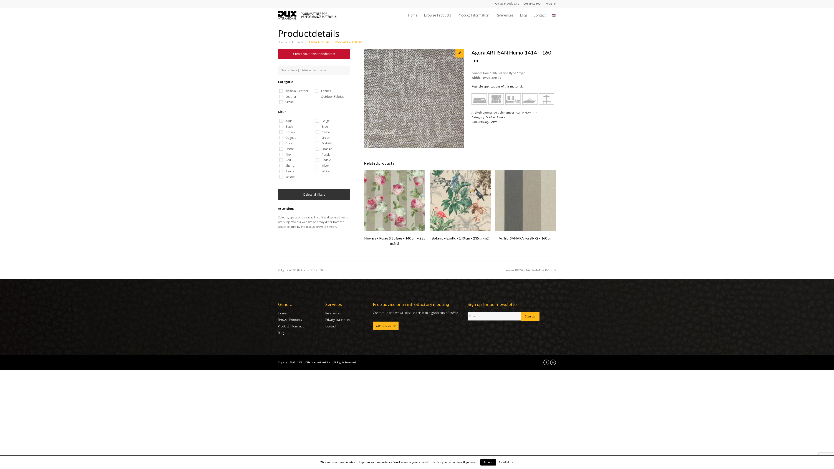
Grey (486, 122)
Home (283, 42)
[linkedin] (551, 362)
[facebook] (545, 362)
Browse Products (290, 320)
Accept (488, 462)
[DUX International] (307, 15)
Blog (281, 333)
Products (297, 42)
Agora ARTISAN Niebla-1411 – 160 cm (529, 270)
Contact (330, 326)
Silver (493, 122)
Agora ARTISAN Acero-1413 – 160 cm (304, 270)
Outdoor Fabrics (495, 117)
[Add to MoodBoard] (459, 53)
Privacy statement (337, 320)
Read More (506, 462)
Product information (292, 326)
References (333, 313)
